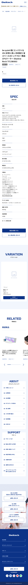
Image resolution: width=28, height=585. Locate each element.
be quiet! (4, 67)
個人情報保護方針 (14, 572)
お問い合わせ (14, 498)
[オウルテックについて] (14, 545)
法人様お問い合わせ (14, 85)
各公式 (14, 297)
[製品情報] (14, 539)
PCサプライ (11, 64)
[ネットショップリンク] (14, 561)
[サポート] (14, 550)
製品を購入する (14, 80)
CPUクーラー (17, 64)
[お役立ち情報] (14, 556)
